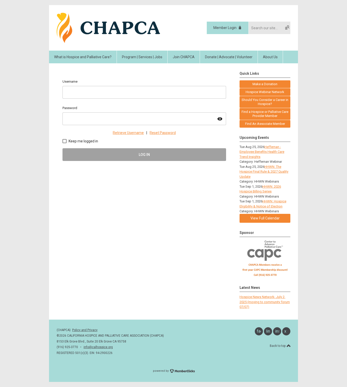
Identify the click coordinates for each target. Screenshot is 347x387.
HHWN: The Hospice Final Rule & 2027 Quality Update (264, 171)
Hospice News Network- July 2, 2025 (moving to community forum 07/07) (265, 302)
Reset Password (163, 133)
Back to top (278, 346)
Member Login (224, 28)
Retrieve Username (128, 133)
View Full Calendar (265, 218)
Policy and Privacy (85, 330)
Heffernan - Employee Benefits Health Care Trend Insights (262, 152)
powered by (161, 371)
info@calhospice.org (98, 347)
